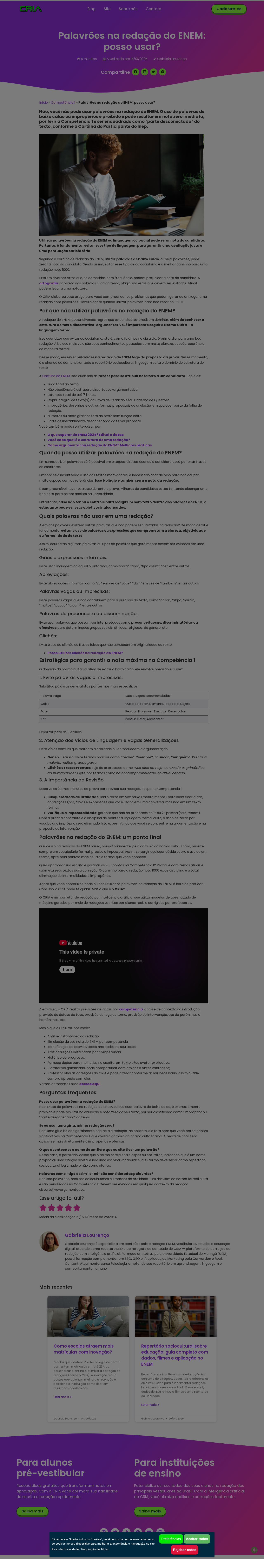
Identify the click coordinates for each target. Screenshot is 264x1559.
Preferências (171, 1539)
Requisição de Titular (95, 1549)
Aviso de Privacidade (65, 1549)
